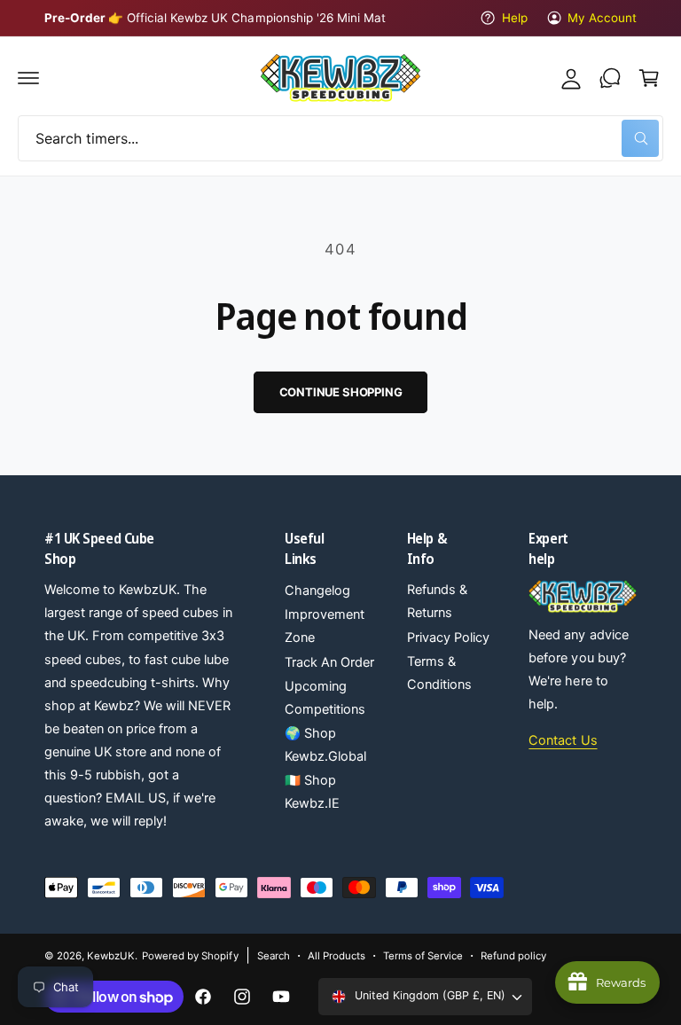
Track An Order (329, 662)
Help (514, 18)
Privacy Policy (448, 638)
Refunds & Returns (437, 601)
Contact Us (562, 740)
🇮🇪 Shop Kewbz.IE (312, 791)
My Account (602, 18)
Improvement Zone (324, 626)
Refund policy (513, 956)
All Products (336, 956)
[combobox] (340, 138)
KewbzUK (111, 956)
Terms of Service (423, 956)
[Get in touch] (610, 78)
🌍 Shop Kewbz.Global (325, 744)
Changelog (317, 591)
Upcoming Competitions (325, 697)
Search (273, 956)
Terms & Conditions (439, 672)
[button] (28, 78)
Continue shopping (341, 392)
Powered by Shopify (190, 956)
